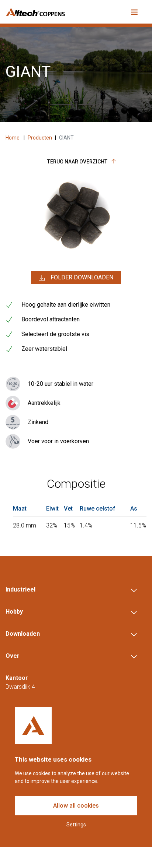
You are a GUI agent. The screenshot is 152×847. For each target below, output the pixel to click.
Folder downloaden (82, 277)
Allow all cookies (76, 805)
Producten (40, 138)
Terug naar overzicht (77, 162)
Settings (76, 824)
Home (13, 138)
